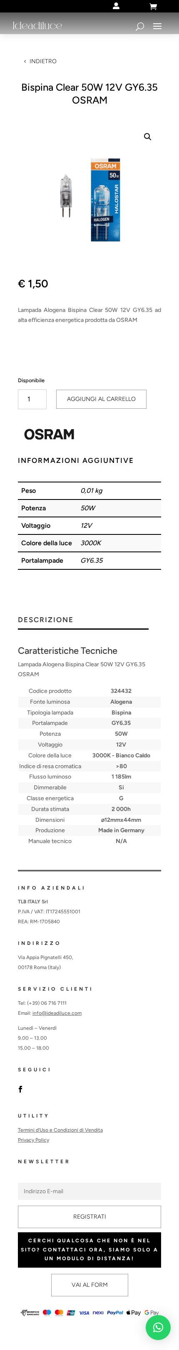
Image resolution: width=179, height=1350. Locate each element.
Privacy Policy (33, 1140)
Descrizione (46, 620)
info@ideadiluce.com (57, 1013)
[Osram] (49, 436)
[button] (147, 136)
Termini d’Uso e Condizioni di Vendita (60, 1130)
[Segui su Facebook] (20, 1089)
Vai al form (90, 1284)
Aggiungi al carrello (101, 399)
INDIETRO (43, 61)
